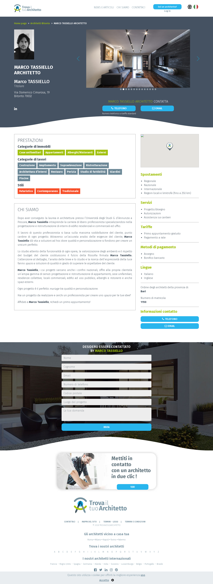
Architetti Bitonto (40, 23)
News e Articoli (104, 7)
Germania (87, 564)
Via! (132, 486)
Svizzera (114, 564)
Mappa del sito (89, 522)
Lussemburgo (127, 564)
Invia (106, 427)
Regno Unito (65, 564)
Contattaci (138, 7)
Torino (114, 540)
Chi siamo (123, 7)
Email (158, 108)
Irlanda (98, 564)
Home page (20, 23)
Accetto (104, 580)
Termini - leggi (110, 522)
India (106, 564)
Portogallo (149, 564)
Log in (167, 11)
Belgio (139, 564)
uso (143, 575)
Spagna (77, 564)
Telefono (120, 108)
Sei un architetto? (167, 6)
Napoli (106, 540)
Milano (98, 540)
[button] (78, 58)
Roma (91, 540)
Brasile (160, 564)
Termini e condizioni (135, 522)
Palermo (122, 540)
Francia (53, 564)
